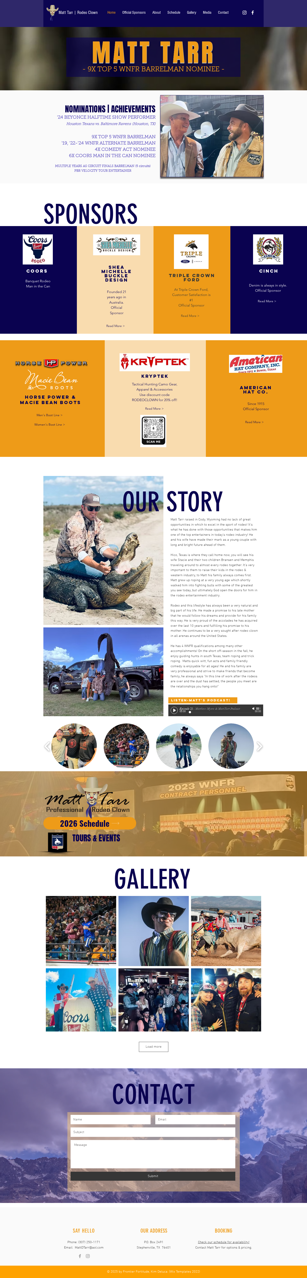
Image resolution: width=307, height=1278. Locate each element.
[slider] (258, 708)
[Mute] (253, 708)
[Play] (174, 710)
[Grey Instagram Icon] (87, 1256)
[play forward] (259, 746)
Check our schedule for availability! (223, 1242)
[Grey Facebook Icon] (79, 1256)
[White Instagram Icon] (244, 12)
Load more (154, 1047)
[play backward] (47, 746)
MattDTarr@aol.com (89, 1248)
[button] (212, 136)
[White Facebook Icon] (252, 12)
